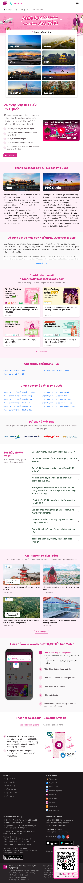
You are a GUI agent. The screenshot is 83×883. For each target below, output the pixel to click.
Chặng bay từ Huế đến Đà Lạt (14, 370)
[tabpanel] (41, 65)
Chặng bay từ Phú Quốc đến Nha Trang (18, 406)
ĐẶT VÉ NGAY (10, 155)
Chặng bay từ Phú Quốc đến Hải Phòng (57, 399)
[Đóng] (78, 846)
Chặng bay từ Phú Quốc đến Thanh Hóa (57, 403)
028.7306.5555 (21, 848)
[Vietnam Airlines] (70, 437)
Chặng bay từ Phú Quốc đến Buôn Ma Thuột (58, 406)
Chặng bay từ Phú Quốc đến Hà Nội (55, 392)
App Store (52, 843)
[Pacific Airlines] (32, 436)
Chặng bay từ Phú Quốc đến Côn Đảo (17, 410)
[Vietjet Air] (51, 436)
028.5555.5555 (22, 850)
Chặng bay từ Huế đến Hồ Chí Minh (55, 370)
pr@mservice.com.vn (58, 832)
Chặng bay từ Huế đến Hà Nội (14, 374)
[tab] (41, 32)
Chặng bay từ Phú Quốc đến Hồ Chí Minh (19, 392)
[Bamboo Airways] (12, 437)
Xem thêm (40, 263)
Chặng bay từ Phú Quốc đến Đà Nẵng (17, 396)
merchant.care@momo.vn (60, 823)
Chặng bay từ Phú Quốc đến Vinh (54, 396)
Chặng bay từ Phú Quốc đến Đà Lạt (16, 403)
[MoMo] (4, 10)
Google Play (66, 843)
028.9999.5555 (9, 850)
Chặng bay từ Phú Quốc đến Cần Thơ (17, 399)
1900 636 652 (62, 820)
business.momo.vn (59, 825)
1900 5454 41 (15, 845)
